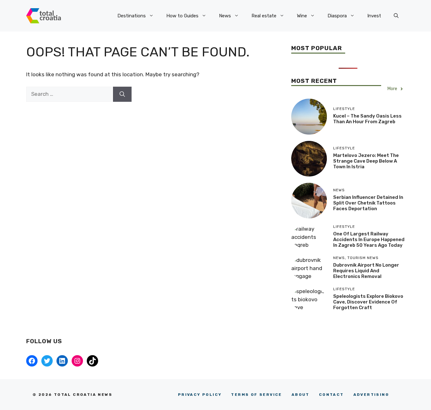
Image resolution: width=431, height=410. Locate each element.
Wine (302, 16)
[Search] (122, 94)
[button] (396, 15)
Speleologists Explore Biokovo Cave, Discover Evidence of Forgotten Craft (368, 301)
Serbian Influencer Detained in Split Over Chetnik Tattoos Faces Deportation (368, 202)
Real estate (263, 16)
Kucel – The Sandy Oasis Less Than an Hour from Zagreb (367, 118)
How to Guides (182, 16)
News (225, 16)
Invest (374, 16)
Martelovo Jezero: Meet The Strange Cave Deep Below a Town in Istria (366, 161)
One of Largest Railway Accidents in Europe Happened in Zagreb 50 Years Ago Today (368, 239)
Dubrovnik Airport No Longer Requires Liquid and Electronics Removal (366, 270)
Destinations (131, 16)
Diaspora (337, 16)
